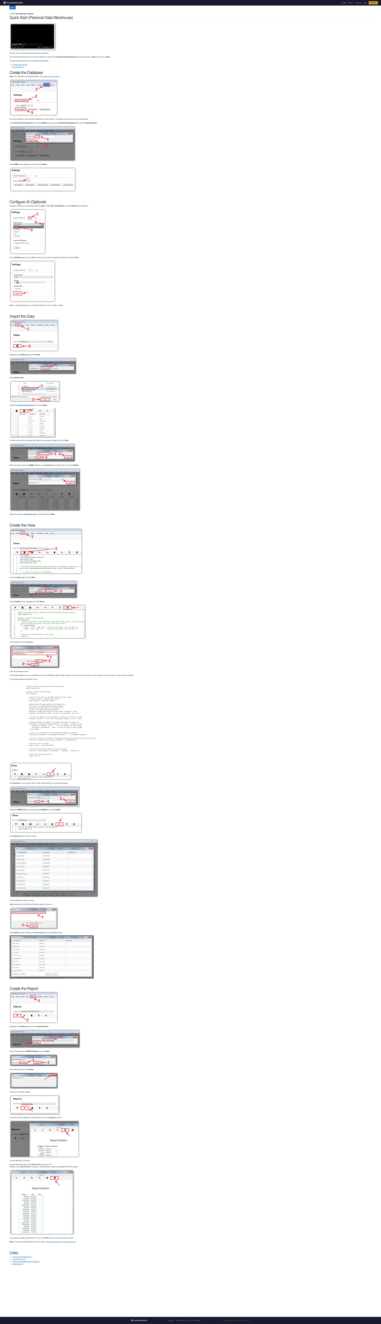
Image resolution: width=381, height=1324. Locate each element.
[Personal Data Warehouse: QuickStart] (33, 36)
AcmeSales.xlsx (18, 67)
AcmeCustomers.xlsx (20, 65)
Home (343, 3)
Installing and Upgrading (51, 76)
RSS (364, 3)
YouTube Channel (19, 1259)
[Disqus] (190, 1291)
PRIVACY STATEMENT (194, 1320)
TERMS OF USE (181, 1320)
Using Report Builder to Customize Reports (60, 1242)
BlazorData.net (18, 1264)
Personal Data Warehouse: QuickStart (35, 53)
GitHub (358, 3)
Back (12, 7)
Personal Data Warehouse (22, 1257)
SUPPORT (171, 1320)
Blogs (350, 3)
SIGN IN (373, 3)
